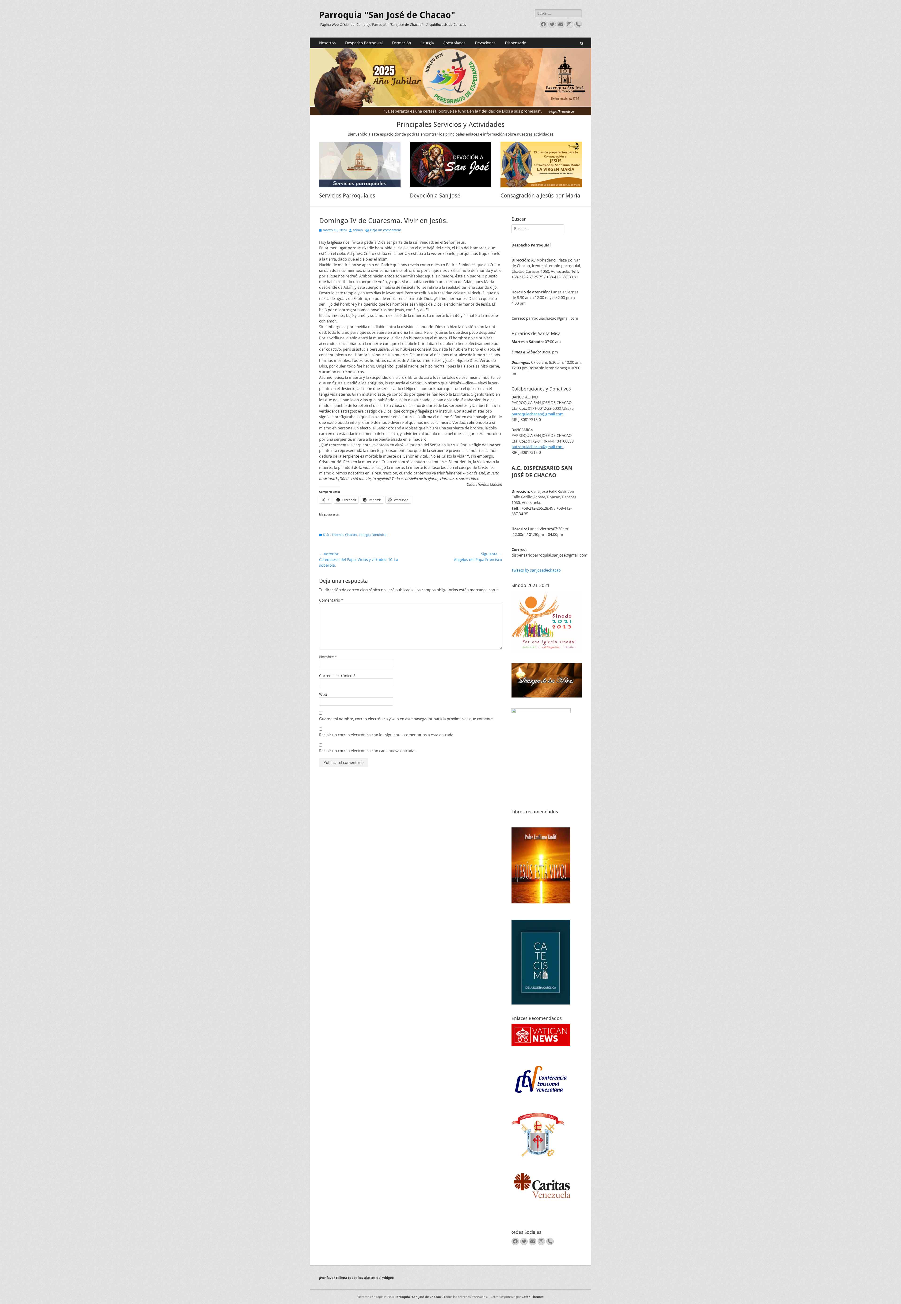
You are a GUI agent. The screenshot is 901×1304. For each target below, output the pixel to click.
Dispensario (515, 42)
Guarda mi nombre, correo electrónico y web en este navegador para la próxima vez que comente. (406, 718)
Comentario (331, 600)
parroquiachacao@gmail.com (538, 414)
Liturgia (427, 42)
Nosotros (327, 42)
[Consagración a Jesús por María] (541, 164)
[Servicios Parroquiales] (360, 164)
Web (323, 694)
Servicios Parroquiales (347, 195)
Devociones (485, 42)
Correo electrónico (337, 675)
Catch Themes (532, 1297)
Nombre (328, 657)
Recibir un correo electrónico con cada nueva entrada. (367, 750)
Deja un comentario (385, 230)
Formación (401, 42)
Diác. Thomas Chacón (340, 534)
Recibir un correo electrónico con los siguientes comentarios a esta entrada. (386, 734)
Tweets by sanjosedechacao (536, 570)
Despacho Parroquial (364, 42)
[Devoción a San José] (450, 164)
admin (358, 230)
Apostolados (454, 42)
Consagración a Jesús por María (540, 195)
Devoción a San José (435, 195)
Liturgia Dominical (373, 534)
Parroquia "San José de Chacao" (387, 15)
